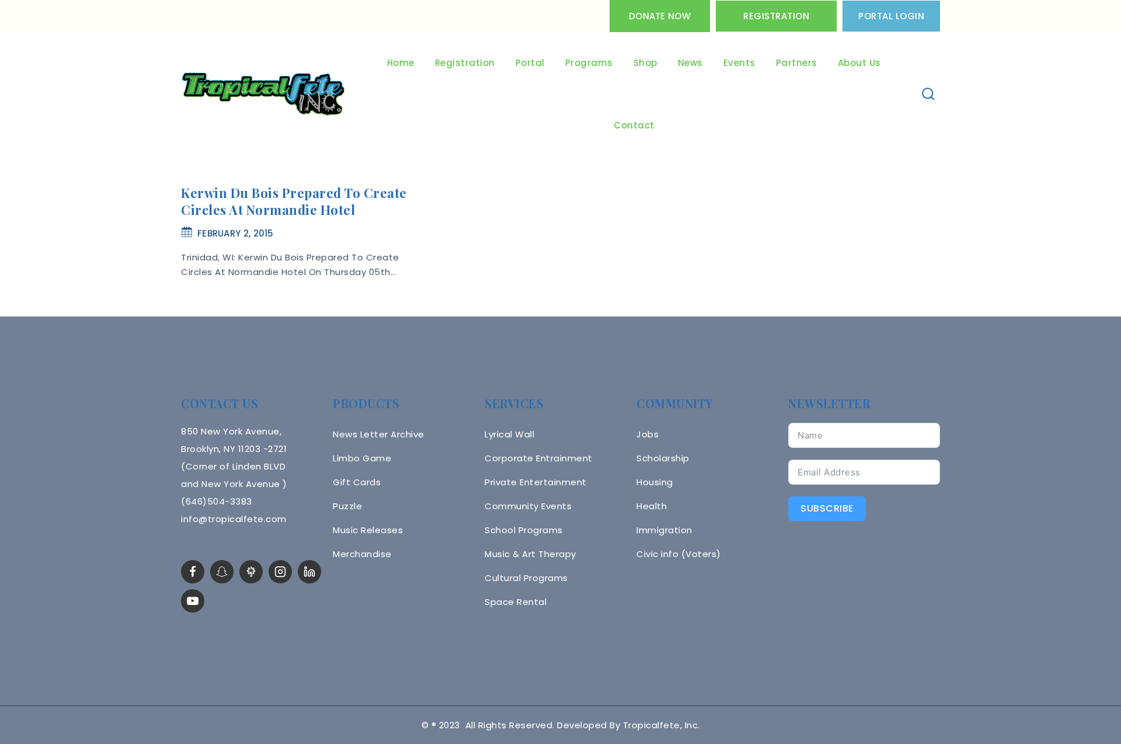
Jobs (647, 434)
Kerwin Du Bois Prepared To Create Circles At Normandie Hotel (294, 201)
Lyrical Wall (509, 434)
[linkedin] (309, 571)
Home (401, 63)
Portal (530, 63)
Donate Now (660, 16)
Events (739, 63)
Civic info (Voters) (678, 554)
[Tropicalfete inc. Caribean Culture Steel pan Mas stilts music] (263, 94)
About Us (859, 63)
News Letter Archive (378, 434)
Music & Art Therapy (530, 554)
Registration (776, 16)
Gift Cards (357, 482)
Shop (645, 63)
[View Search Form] (929, 94)
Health (651, 506)
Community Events (528, 506)
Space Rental (515, 602)
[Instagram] (280, 571)
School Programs (524, 530)
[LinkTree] (251, 571)
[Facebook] (192, 571)
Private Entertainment (536, 482)
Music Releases (368, 530)
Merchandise (362, 554)
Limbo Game (362, 458)
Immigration (664, 530)
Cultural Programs (526, 578)
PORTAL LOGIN (891, 16)
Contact (634, 125)
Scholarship (663, 458)
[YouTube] (192, 601)
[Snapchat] (222, 571)
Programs (589, 63)
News (690, 63)
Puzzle (347, 506)
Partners (796, 63)
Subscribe (827, 508)
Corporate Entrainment (539, 458)
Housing (654, 482)
